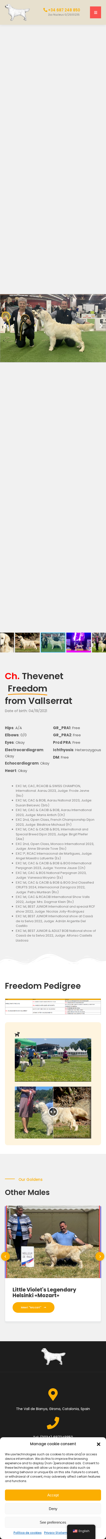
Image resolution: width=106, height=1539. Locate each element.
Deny (53, 1509)
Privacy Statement (58, 1533)
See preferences (53, 1522)
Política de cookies (28, 1533)
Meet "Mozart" (31, 1307)
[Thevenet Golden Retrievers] (17, 12)
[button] (98, 1444)
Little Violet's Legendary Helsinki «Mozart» (44, 1292)
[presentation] (5, 1256)
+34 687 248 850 (64, 10)
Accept (53, 1495)
